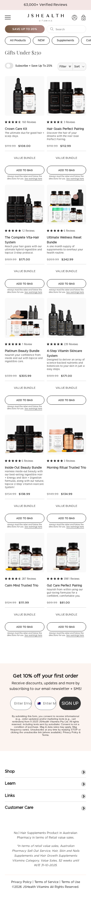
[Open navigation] (8, 17)
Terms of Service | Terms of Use (57, 882)
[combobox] (38, 703)
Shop (10, 771)
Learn (10, 783)
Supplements (65, 40)
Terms (45, 735)
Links (10, 796)
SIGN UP (70, 703)
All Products (18, 40)
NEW (41, 40)
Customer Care (19, 808)
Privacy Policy (70, 732)
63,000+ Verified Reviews (45, 5)
